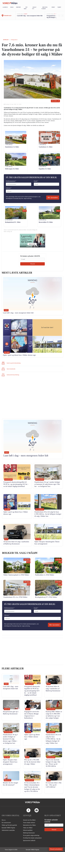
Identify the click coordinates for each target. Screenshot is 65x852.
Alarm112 (5, 7)
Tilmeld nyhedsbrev (56, 849)
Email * (36, 181)
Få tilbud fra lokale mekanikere (32, 838)
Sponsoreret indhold (29, 840)
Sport (53, 7)
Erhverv (18, 7)
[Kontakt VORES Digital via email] (37, 810)
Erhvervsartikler (27, 830)
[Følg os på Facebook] (28, 810)
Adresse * (8, 188)
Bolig (11, 7)
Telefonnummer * (11, 181)
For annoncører (6, 822)
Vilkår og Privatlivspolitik (9, 825)
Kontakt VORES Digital (8, 828)
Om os (4, 820)
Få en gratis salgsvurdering (31, 835)
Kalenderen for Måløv (29, 825)
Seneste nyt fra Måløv (29, 820)
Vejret (59, 7)
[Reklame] (32, 240)
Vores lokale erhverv (29, 822)
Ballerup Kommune (29, 833)
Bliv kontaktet (53, 197)
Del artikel (54, 101)
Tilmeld (32, 264)
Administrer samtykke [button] (8, 830)
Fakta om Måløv (28, 828)
